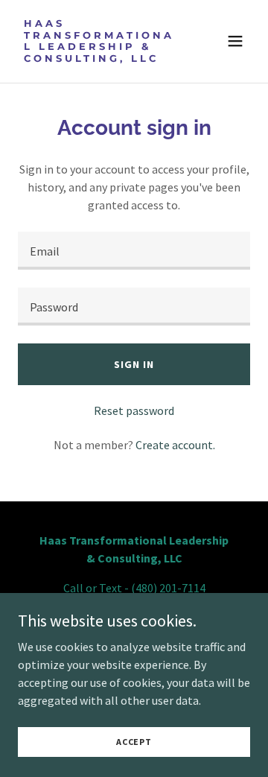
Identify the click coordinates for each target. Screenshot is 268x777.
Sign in (133, 364)
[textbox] (134, 251)
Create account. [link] (175, 444)
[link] (99, 57)
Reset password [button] (134, 410)
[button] (235, 41)
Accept (134, 741)
